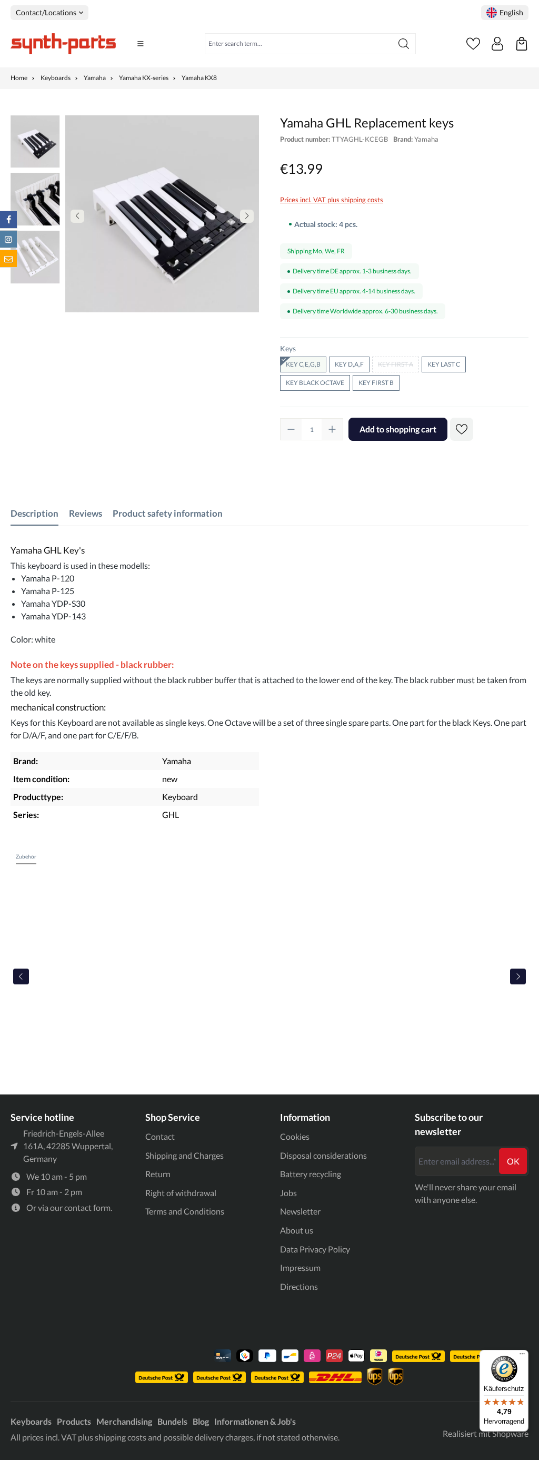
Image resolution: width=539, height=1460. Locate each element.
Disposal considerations (323, 1155)
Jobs (288, 1193)
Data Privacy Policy (315, 1249)
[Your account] (497, 44)
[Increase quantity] (332, 429)
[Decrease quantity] (291, 429)
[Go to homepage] (63, 43)
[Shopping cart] (521, 44)
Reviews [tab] (85, 513)
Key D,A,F (349, 364)
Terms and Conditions (184, 1211)
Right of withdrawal (180, 1193)
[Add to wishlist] (461, 429)
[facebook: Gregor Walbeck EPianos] (8, 219)
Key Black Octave (315, 383)
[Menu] (140, 43)
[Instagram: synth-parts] (8, 239)
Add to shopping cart (398, 429)
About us (296, 1230)
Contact (160, 1136)
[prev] (21, 976)
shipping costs (120, 1437)
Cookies (295, 1136)
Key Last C (443, 364)
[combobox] (299, 43)
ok (513, 1161)
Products (74, 1421)
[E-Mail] (8, 258)
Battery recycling (310, 1174)
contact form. (88, 1207)
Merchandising (124, 1421)
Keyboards (31, 1421)
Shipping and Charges (184, 1155)
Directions (299, 1286)
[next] (518, 976)
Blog (201, 1421)
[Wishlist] (473, 44)
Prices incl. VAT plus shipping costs (331, 199)
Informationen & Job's (255, 1421)
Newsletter (300, 1211)
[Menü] (522, 1356)
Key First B (376, 383)
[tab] (34, 513)
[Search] (404, 43)
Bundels (172, 1421)
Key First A (398, 365)
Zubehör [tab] (26, 856)
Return (158, 1174)
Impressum (300, 1267)
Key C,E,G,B (303, 364)
